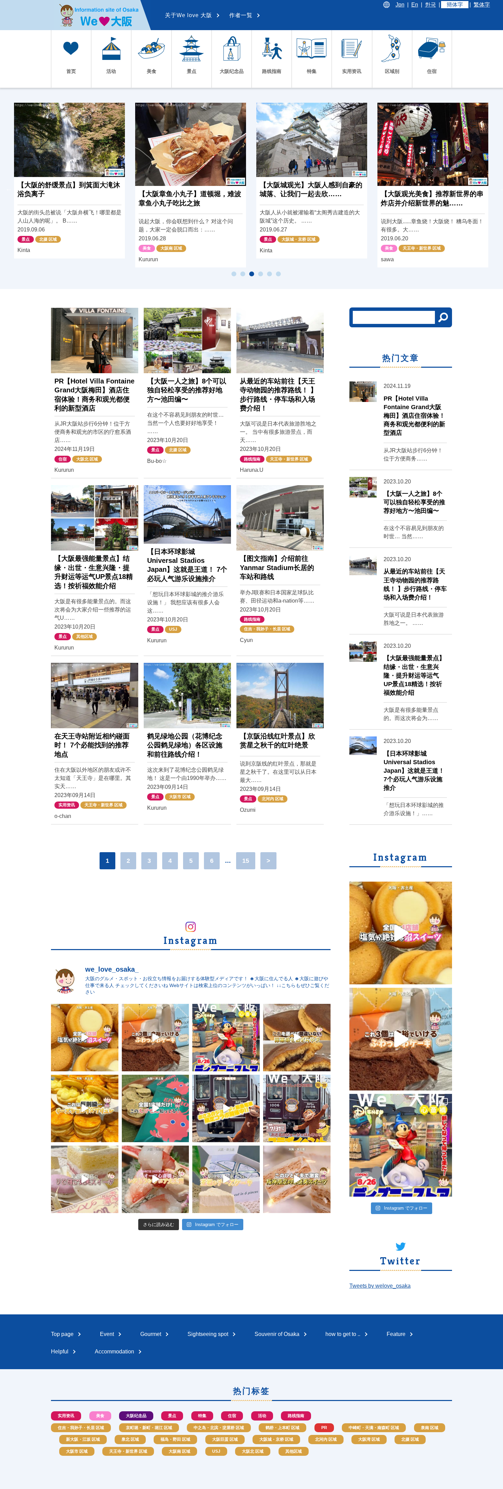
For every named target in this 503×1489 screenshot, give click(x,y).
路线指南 (252, 459)
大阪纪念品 (136, 1415)
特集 (202, 1415)
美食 (147, 248)
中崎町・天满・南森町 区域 (374, 1427)
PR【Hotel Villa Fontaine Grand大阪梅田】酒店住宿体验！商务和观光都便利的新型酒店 (414, 416)
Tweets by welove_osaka (380, 1286)
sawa (387, 259)
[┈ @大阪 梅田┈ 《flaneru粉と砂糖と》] (155, 1037)
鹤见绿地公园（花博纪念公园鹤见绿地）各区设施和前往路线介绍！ (184, 745)
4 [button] (260, 273)
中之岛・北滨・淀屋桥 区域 (219, 1427)
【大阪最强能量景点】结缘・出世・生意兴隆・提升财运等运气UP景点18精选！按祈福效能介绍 (414, 675)
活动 (262, 1415)
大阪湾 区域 (369, 1439)
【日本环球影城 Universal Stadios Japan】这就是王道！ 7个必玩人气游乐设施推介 (414, 771)
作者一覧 (241, 15)
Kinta (23, 250)
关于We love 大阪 (188, 15)
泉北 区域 (130, 1439)
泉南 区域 (429, 1427)
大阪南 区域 (171, 248)
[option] (69, 180)
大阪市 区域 (180, 796)
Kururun (148, 259)
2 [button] (242, 273)
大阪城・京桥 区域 (298, 239)
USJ (173, 629)
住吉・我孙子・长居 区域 (267, 629)
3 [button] (251, 273)
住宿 (63, 459)
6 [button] (278, 273)
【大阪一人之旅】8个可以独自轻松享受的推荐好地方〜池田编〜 (186, 390)
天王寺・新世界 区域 (422, 248)
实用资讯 (67, 805)
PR (324, 1427)
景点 (26, 239)
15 (245, 860)
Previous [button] (8, 188)
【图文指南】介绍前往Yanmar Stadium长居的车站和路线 (277, 567)
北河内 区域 (272, 798)
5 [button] (269, 273)
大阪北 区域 (87, 459)
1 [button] (233, 273)
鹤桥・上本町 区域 (282, 1427)
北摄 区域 (48, 239)
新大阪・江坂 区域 (83, 1439)
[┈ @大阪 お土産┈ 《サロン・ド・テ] (84, 1179)
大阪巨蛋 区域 (225, 1439)
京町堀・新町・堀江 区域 (149, 1427)
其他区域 (84, 636)
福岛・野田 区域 (175, 1439)
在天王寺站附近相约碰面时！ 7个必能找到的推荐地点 (92, 745)
